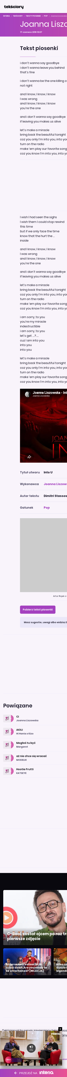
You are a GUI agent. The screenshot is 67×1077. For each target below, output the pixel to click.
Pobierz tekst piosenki (38, 609)
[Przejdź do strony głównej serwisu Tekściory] (13, 6)
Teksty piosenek (33, 16)
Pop (46, 16)
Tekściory (18, 16)
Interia (6, 16)
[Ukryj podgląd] (60, 1029)
